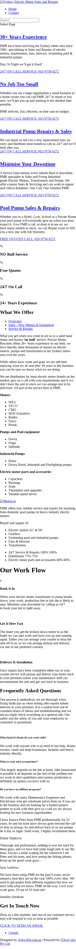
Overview (15, 321)
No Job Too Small (19, 84)
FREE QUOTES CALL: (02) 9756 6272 (27, 239)
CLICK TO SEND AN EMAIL (21, 925)
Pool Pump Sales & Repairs (30, 208)
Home (12, 9)
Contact (13, 12)
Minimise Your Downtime (28, 164)
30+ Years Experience (23, 37)
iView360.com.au (29, 940)
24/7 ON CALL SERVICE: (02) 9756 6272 (29, 71)
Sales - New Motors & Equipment (31, 325)
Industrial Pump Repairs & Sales (36, 131)
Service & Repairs (20, 329)
